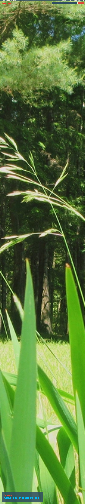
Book (81, 3)
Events (69, 3)
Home (1, 0)
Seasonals (60, 3)
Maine (4, 0)
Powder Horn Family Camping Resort (11, 0)
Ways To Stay (55, 3)
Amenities (64, 3)
